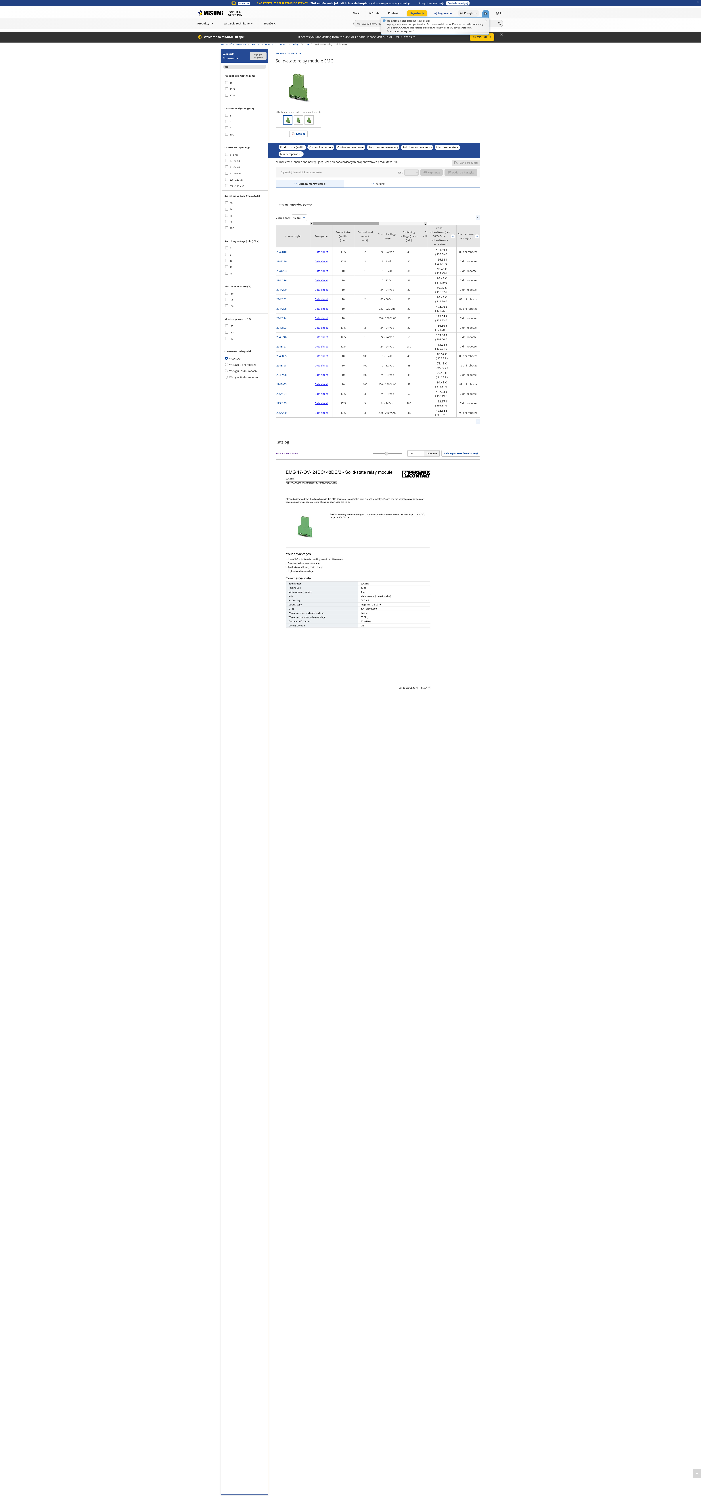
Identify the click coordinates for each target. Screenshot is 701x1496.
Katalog (300, 133)
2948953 (281, 384)
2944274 (281, 318)
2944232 (281, 299)
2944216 (281, 280)
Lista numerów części (311, 184)
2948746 (281, 337)
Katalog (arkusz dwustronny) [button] (461, 453)
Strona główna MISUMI (233, 44)
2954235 (281, 403)
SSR (307, 44)
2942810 (281, 252)
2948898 (281, 365)
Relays (296, 44)
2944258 (281, 308)
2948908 (281, 375)
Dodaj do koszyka (463, 172)
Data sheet (321, 252)
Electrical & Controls (262, 44)
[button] (458, 3)
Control (283, 44)
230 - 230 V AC (237, 186)
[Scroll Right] (425, 223)
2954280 (281, 412)
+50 (231, 293)
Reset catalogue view (287, 453)
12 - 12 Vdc (235, 161)
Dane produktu (468, 162)
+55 (231, 299)
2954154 (281, 394)
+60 (231, 306)
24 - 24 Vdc (235, 167)
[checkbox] (244, 83)
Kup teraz (434, 172)
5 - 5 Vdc (234, 154)
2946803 (281, 327)
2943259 (281, 261)
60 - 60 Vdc (235, 173)
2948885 (281, 356)
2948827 (281, 346)
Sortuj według (453, 236)
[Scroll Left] (311, 223)
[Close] (486, 20)
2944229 (281, 289)
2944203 (281, 271)
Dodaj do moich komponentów (303, 172)
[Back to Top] (697, 1473)
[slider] (386, 453)
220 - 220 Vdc (236, 179)
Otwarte (432, 453)
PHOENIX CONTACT (286, 53)
